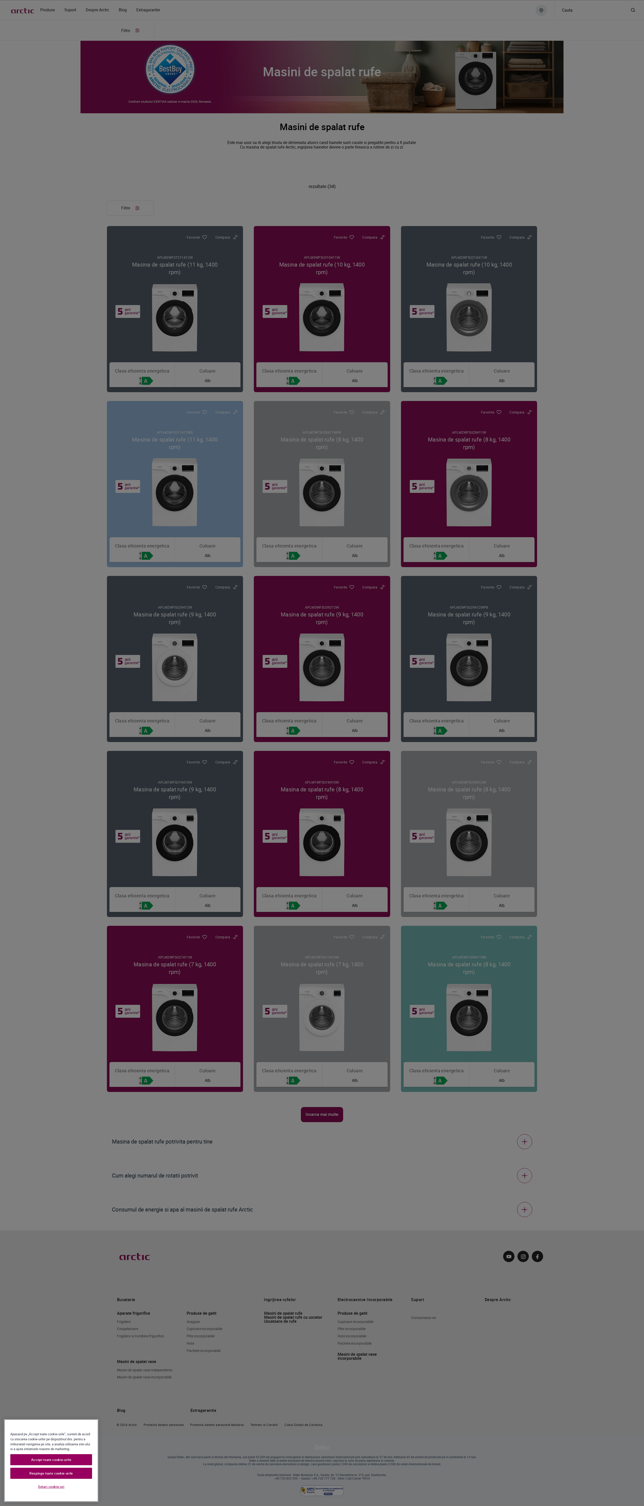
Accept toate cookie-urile (51, 1459)
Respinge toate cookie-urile (51, 1473)
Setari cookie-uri (51, 1486)
